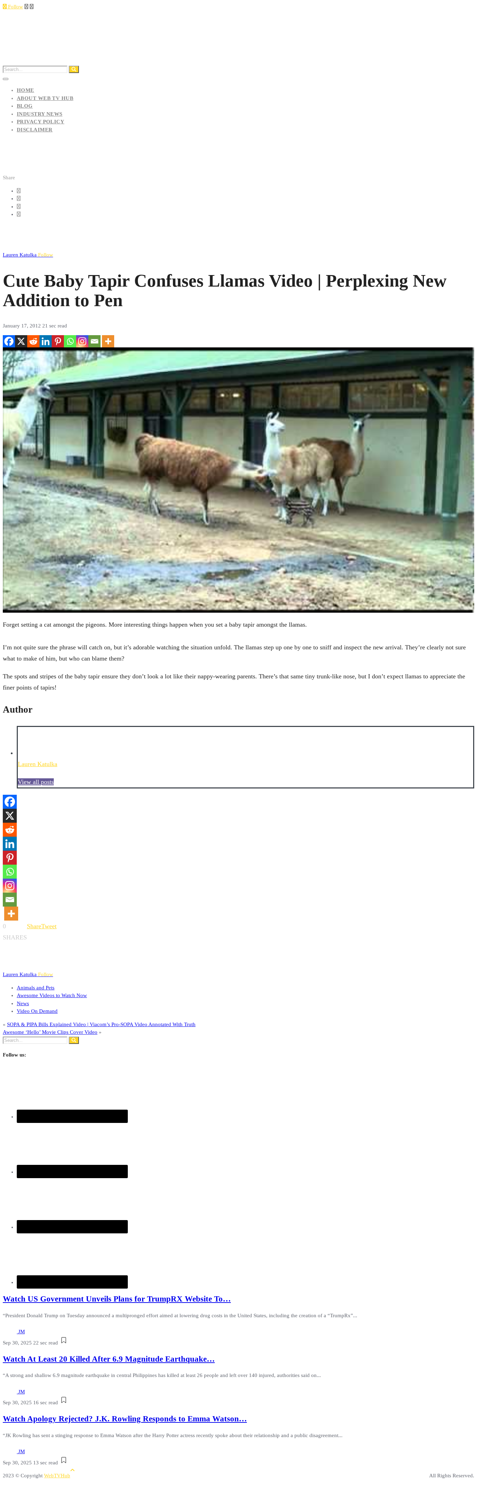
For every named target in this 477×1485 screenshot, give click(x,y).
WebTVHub (57, 1475)
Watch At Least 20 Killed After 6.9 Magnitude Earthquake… (109, 1359)
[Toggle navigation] (5, 79)
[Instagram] (82, 341)
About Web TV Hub (45, 98)
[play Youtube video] (238, 480)
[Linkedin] (45, 341)
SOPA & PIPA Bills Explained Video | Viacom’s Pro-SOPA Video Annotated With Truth (101, 1024)
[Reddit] (33, 341)
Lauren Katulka (28, 255)
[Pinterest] (58, 341)
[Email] (94, 341)
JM (21, 1331)
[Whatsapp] (70, 341)
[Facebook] (9, 341)
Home (25, 90)
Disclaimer (35, 129)
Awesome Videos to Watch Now (52, 995)
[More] (108, 341)
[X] (21, 341)
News (23, 1003)
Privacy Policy (40, 121)
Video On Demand (37, 1011)
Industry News (40, 114)
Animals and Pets (35, 987)
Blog (25, 106)
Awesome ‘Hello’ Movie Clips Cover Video (50, 1032)
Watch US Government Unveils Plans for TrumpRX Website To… (117, 1299)
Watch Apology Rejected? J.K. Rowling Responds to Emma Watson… (125, 1418)
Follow (15, 6)
